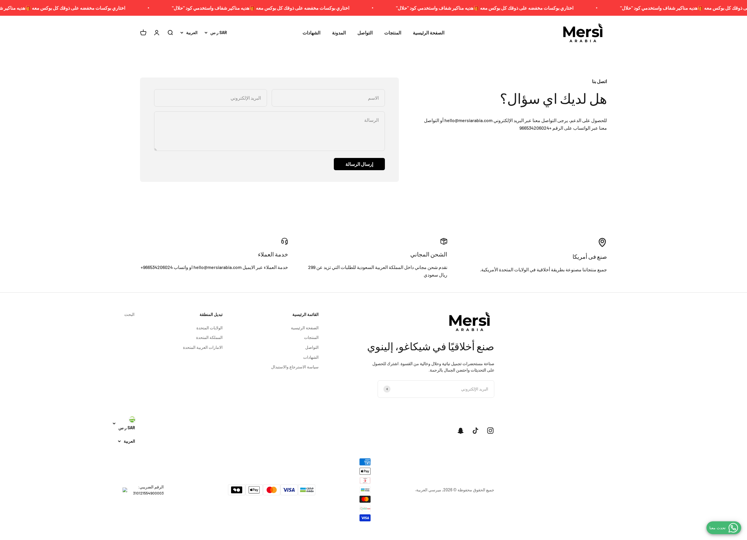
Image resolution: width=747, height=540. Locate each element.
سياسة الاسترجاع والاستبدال (295, 366)
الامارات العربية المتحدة (203, 347)
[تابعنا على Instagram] (490, 431)
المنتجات (392, 32)
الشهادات (311, 32)
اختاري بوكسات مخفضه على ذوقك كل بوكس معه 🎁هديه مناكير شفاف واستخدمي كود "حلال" (505, 7)
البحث (129, 314)
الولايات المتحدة (209, 327)
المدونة (339, 32)
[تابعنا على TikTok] (475, 431)
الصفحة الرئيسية (428, 32)
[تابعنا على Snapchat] (461, 431)
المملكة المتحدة (209, 337)
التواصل (365, 32)
